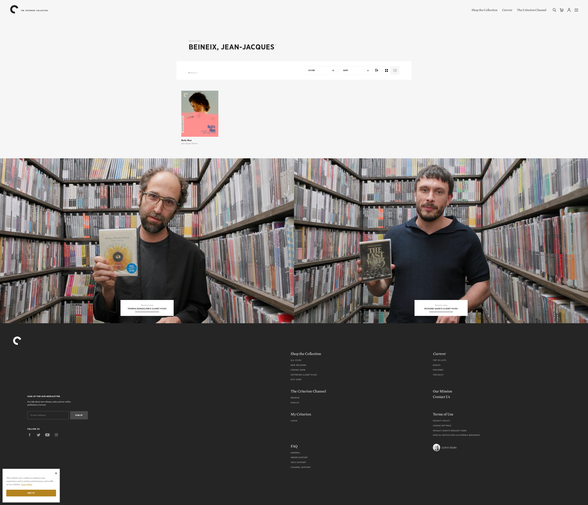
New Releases (298, 365)
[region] (31, 486)
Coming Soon (298, 370)
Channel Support (301, 467)
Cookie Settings (442, 425)
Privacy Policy (441, 421)
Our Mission (442, 391)
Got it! (31, 493)
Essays (437, 365)
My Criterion (301, 414)
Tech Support (298, 462)
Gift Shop (296, 379)
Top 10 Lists (439, 360)
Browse (295, 398)
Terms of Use (443, 414)
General (295, 453)
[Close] (56, 473)
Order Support (299, 457)
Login (294, 421)
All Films (296, 360)
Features (438, 370)
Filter (311, 70)
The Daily (438, 375)
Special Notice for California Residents (456, 435)
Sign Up (295, 402)
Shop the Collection (484, 10)
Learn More (26, 484)
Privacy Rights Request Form (450, 431)
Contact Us (441, 396)
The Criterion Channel (531, 10)
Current (507, 10)
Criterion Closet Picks (304, 375)
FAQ (294, 446)
